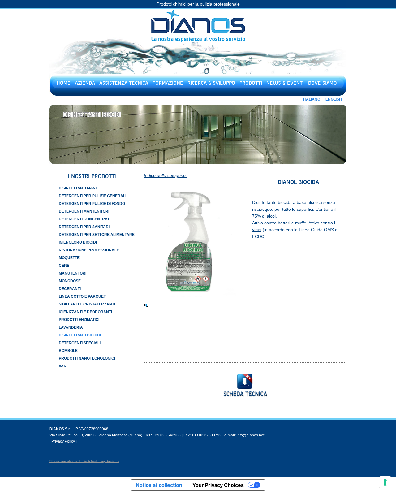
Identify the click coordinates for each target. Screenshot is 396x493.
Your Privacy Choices (218, 485)
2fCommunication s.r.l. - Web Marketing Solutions (84, 461)
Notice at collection (159, 485)
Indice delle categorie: (165, 175)
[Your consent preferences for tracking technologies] (385, 482)
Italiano (311, 99)
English (333, 99)
